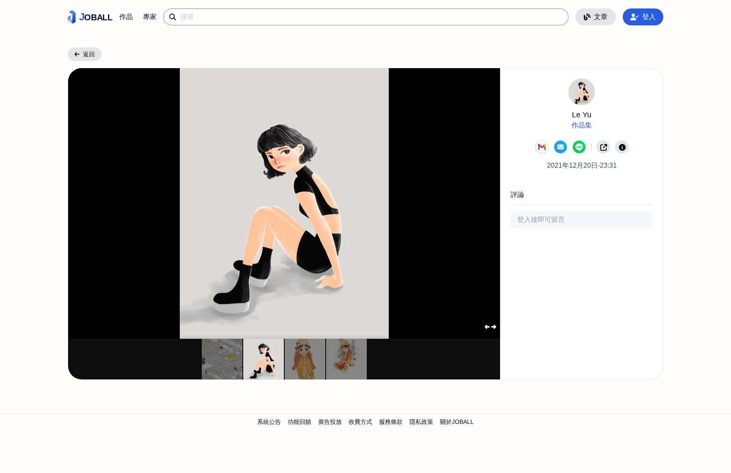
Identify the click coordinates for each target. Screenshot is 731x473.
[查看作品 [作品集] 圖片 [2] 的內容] (305, 359)
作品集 (582, 125)
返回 (89, 54)
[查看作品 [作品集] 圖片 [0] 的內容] (222, 359)
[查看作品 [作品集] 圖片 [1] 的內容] (263, 359)
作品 (126, 16)
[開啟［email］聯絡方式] (560, 147)
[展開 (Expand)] (490, 326)
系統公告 (269, 421)
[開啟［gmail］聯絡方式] (542, 147)
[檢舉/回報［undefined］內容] (622, 147)
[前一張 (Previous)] (88, 203)
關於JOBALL (457, 421)
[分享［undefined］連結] (603, 147)
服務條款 (391, 421)
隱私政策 (421, 421)
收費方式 (360, 421)
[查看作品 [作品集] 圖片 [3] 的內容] (346, 359)
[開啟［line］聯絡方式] (579, 147)
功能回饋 (299, 421)
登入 (649, 16)
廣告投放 (330, 421)
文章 (600, 16)
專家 (150, 16)
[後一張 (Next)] (480, 203)
